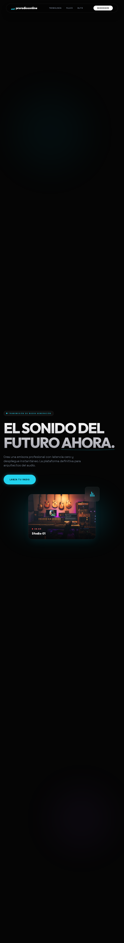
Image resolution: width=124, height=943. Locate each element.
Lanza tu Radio (20, 479)
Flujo (69, 8)
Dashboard (103, 8)
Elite (80, 8)
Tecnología (55, 8)
